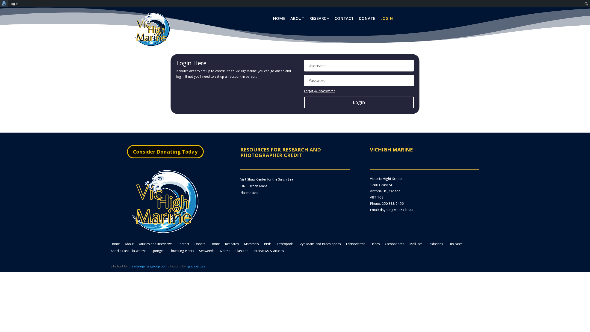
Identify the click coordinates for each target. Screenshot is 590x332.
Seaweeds (206, 251)
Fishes (375, 244)
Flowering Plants (181, 251)
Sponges (157, 251)
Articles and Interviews (155, 244)
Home (279, 19)
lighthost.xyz (196, 266)
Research (319, 19)
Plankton (241, 251)
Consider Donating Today (165, 151)
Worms (224, 251)
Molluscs (415, 244)
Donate (367, 19)
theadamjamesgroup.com (148, 266)
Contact (344, 19)
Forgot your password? (319, 91)
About (297, 19)
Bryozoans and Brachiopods (319, 244)
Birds (267, 244)
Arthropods (285, 244)
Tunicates (455, 244)
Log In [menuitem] (14, 4)
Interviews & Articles (269, 251)
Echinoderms (355, 244)
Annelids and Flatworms (128, 251)
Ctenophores (394, 244)
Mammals (251, 244)
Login (386, 19)
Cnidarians (435, 244)
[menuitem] (4, 3)
